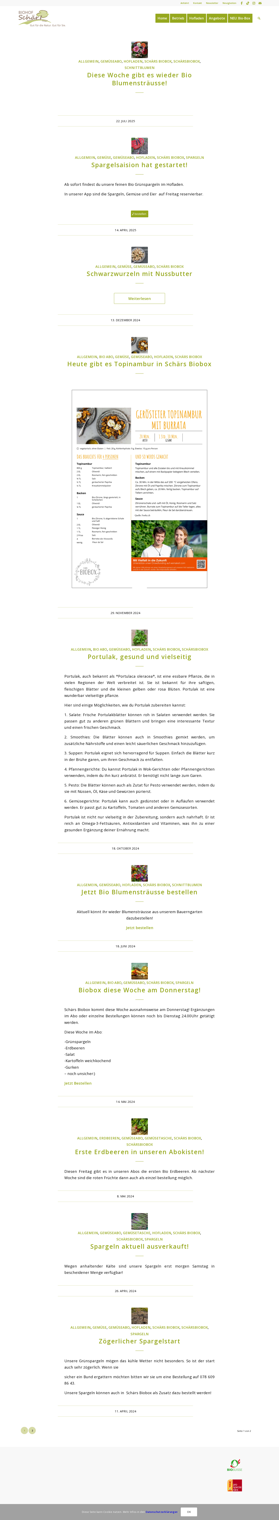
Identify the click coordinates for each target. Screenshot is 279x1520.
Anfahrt (185, 3)
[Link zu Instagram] (254, 3)
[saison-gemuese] (139, 971)
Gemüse (104, 157)
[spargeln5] (139, 1221)
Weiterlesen (139, 298)
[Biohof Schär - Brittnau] (42, 18)
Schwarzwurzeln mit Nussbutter (140, 273)
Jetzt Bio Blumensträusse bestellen (139, 892)
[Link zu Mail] (260, 3)
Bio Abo (106, 356)
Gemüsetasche (158, 1138)
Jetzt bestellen (139, 927)
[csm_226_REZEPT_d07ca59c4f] (139, 255)
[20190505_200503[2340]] (139, 1316)
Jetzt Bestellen (78, 1083)
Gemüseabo (111, 61)
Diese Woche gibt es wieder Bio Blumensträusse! (139, 79)
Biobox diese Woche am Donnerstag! (139, 990)
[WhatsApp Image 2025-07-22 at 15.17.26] (139, 50)
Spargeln (195, 157)
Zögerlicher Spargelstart (139, 1341)
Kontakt (197, 3)
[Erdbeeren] (139, 1126)
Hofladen (133, 61)
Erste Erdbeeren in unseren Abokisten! (139, 1152)
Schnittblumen (140, 67)
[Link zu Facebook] (241, 3)
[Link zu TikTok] (248, 3)
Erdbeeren (109, 1138)
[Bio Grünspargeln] (139, 146)
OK (189, 1512)
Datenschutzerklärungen (162, 1512)
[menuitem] (185, 3)
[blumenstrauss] (139, 873)
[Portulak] (139, 638)
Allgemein (88, 61)
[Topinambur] (139, 345)
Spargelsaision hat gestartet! (139, 165)
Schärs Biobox (158, 61)
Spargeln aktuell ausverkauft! (139, 1246)
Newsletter (212, 3)
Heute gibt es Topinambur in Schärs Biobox (139, 364)
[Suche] (259, 18)
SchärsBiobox (186, 61)
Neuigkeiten (229, 3)
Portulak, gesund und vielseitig (140, 656)
